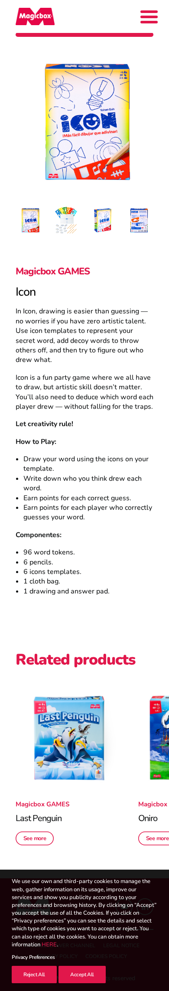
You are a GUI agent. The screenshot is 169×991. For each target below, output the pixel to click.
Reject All (34, 974)
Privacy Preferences (33, 957)
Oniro (147, 818)
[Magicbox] (35, 16)
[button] (69, 738)
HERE (49, 945)
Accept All (82, 974)
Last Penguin (39, 818)
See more (34, 838)
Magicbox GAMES (53, 271)
